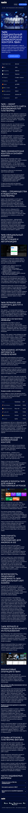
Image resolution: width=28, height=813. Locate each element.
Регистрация (23, 4)
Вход (15, 4)
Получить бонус (14, 56)
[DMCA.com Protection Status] (5, 803)
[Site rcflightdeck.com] (4, 3)
